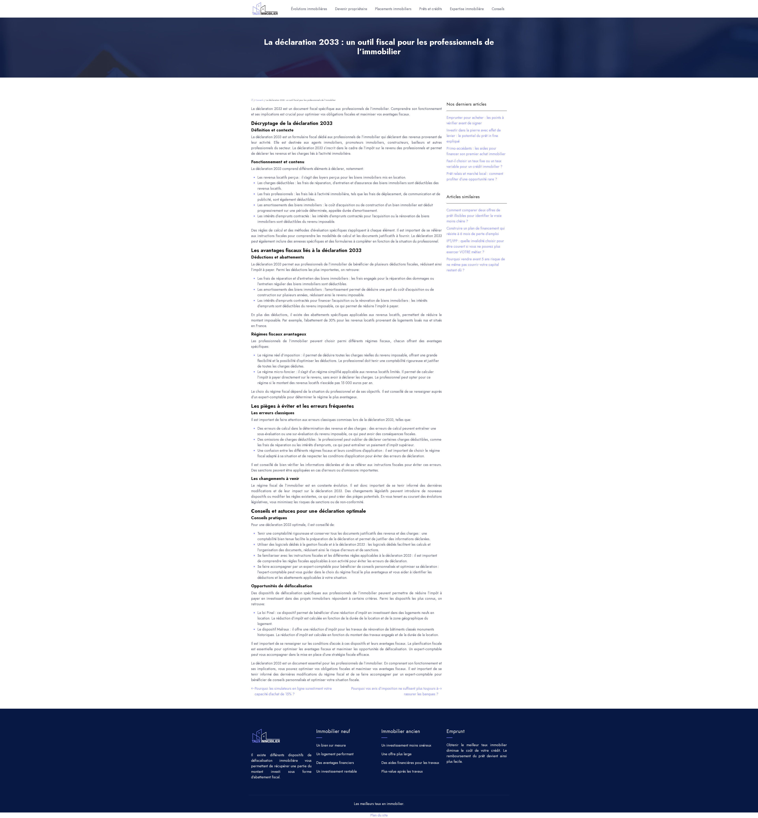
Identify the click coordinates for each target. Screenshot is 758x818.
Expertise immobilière (467, 8)
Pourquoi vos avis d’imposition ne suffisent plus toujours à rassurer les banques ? (394, 691)
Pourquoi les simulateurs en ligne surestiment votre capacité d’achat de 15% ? (293, 691)
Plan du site (379, 815)
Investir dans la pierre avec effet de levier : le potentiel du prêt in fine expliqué (474, 136)
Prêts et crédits (430, 8)
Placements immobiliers (393, 8)
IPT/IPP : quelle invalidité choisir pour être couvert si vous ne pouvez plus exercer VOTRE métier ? (475, 246)
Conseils (498, 8)
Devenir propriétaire (351, 8)
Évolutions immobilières (309, 8)
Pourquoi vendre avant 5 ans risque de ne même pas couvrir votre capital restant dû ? (476, 265)
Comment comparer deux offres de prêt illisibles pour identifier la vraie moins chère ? (474, 216)
